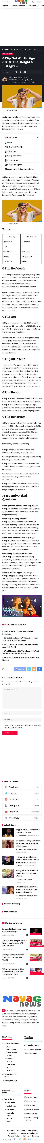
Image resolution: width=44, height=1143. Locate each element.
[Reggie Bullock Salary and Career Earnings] (8, 832)
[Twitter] (22, 793)
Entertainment (32, 849)
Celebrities (7, 53)
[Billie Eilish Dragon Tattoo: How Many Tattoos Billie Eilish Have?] (8, 844)
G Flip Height (13, 160)
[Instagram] (22, 805)
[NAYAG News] (20, 2)
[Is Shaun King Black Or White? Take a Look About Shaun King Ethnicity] (8, 860)
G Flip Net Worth (14, 147)
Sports (29, 879)
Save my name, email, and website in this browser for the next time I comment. (23, 726)
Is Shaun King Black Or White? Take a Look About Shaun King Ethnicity (27, 860)
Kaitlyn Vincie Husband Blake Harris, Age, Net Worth (27, 873)
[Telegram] (22, 818)
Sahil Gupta (12, 77)
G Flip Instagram (15, 165)
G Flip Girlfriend (14, 156)
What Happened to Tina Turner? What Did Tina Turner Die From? (27, 889)
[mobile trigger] (4, 1)
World (20, 866)
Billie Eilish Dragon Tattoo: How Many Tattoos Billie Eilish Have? (28, 843)
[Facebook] (22, 787)
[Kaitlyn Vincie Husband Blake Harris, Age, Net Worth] (8, 873)
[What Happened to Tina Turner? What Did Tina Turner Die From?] (8, 890)
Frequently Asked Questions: (20, 169)
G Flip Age (11, 151)
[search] (33, 2)
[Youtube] (22, 812)
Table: (9, 143)
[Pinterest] (22, 799)
